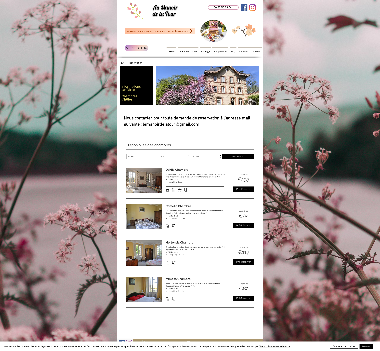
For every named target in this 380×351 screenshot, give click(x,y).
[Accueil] (122, 62)
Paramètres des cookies (343, 346)
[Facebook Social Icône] (244, 7)
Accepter (366, 346)
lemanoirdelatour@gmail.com (171, 124)
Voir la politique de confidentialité (274, 346)
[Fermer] (376, 346)
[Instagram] (252, 7)
